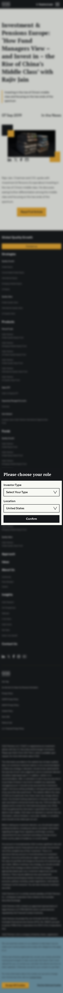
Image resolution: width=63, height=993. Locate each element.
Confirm (31, 519)
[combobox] (31, 492)
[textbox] (31, 492)
